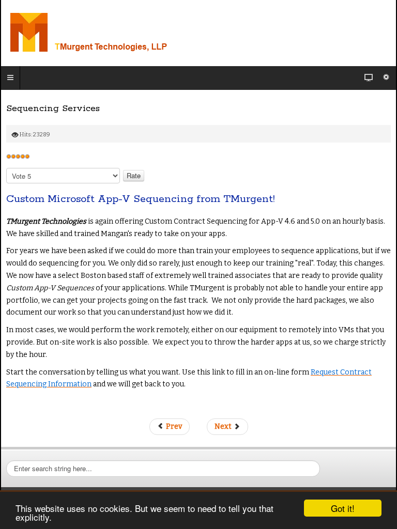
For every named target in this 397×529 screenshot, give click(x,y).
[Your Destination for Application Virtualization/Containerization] (133, 33)
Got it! (343, 508)
